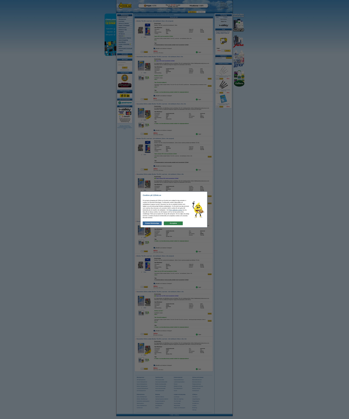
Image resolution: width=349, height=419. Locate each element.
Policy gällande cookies (175, 210)
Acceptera (173, 223)
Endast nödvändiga (152, 223)
